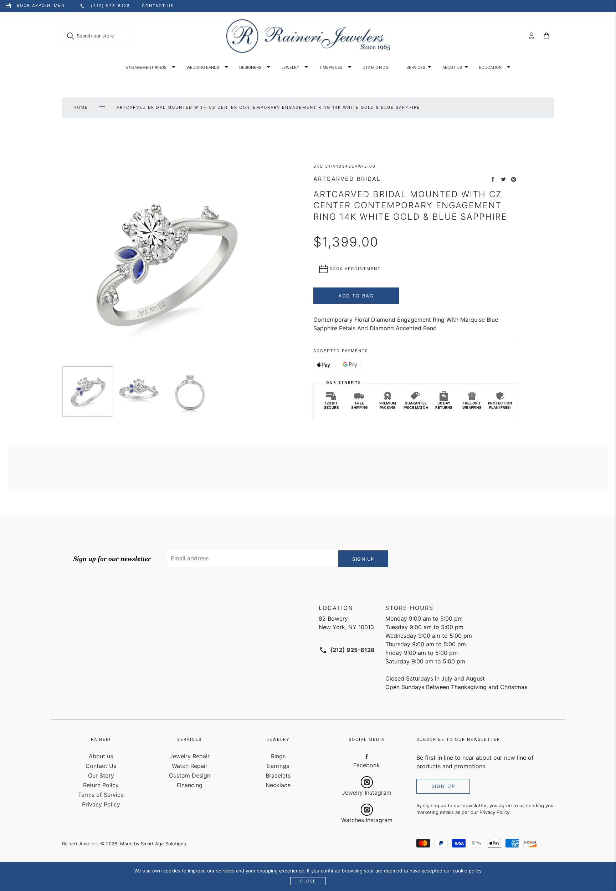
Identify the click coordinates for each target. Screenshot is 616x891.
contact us (158, 5)
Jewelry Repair (190, 756)
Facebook (366, 765)
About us (452, 67)
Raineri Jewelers (80, 843)
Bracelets (278, 775)
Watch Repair (189, 765)
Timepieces (331, 67)
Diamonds (376, 67)
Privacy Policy (101, 804)
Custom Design (189, 775)
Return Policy (101, 785)
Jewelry (290, 67)
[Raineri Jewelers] (308, 36)
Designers (250, 67)
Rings (278, 756)
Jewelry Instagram (366, 792)
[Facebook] (367, 756)
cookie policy (467, 871)
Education (490, 67)
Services (415, 67)
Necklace (278, 785)
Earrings (278, 765)
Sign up (443, 786)
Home (80, 107)
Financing (189, 785)
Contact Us (101, 765)
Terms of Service (101, 794)
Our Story (101, 775)
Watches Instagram (366, 820)
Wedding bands (202, 67)
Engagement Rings (146, 67)
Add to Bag (356, 296)
